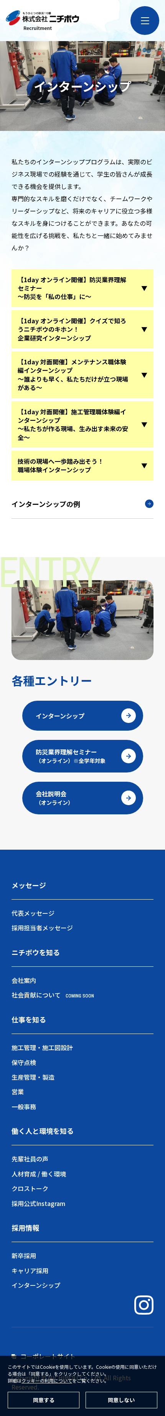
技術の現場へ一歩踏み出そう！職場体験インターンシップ (61, 465)
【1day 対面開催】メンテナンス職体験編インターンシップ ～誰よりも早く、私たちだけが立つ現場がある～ (73, 374)
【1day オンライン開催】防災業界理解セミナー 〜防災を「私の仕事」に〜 (72, 288)
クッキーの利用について (46, 1380)
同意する (43, 1400)
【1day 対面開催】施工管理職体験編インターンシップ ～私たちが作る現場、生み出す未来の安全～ (73, 424)
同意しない (121, 1400)
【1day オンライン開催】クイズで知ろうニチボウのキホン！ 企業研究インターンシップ (72, 329)
